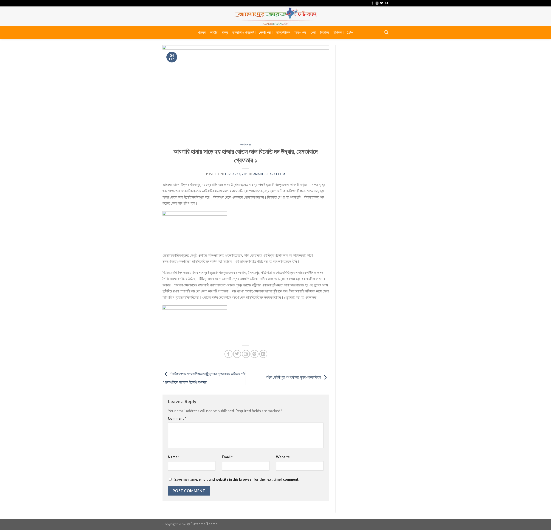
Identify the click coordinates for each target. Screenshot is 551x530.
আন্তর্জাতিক (283, 32)
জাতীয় (213, 32)
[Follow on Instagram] (377, 3)
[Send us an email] (386, 3)
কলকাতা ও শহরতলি (243, 32)
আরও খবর (300, 32)
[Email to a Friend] (246, 354)
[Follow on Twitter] (381, 3)
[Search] (386, 32)
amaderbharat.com (269, 174)
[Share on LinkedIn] (263, 354)
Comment (177, 418)
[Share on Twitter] (237, 354)
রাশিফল (338, 32)
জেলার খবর (265, 32)
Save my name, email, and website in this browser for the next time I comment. (236, 479)
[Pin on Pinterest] (254, 354)
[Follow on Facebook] (372, 3)
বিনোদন (324, 32)
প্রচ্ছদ (202, 32)
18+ (350, 32)
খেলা (313, 32)
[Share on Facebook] (228, 354)
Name (174, 457)
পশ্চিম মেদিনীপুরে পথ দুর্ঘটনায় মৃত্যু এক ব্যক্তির (294, 377)
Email (227, 457)
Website (283, 457)
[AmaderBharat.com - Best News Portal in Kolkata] (275, 16)
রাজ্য (225, 32)
